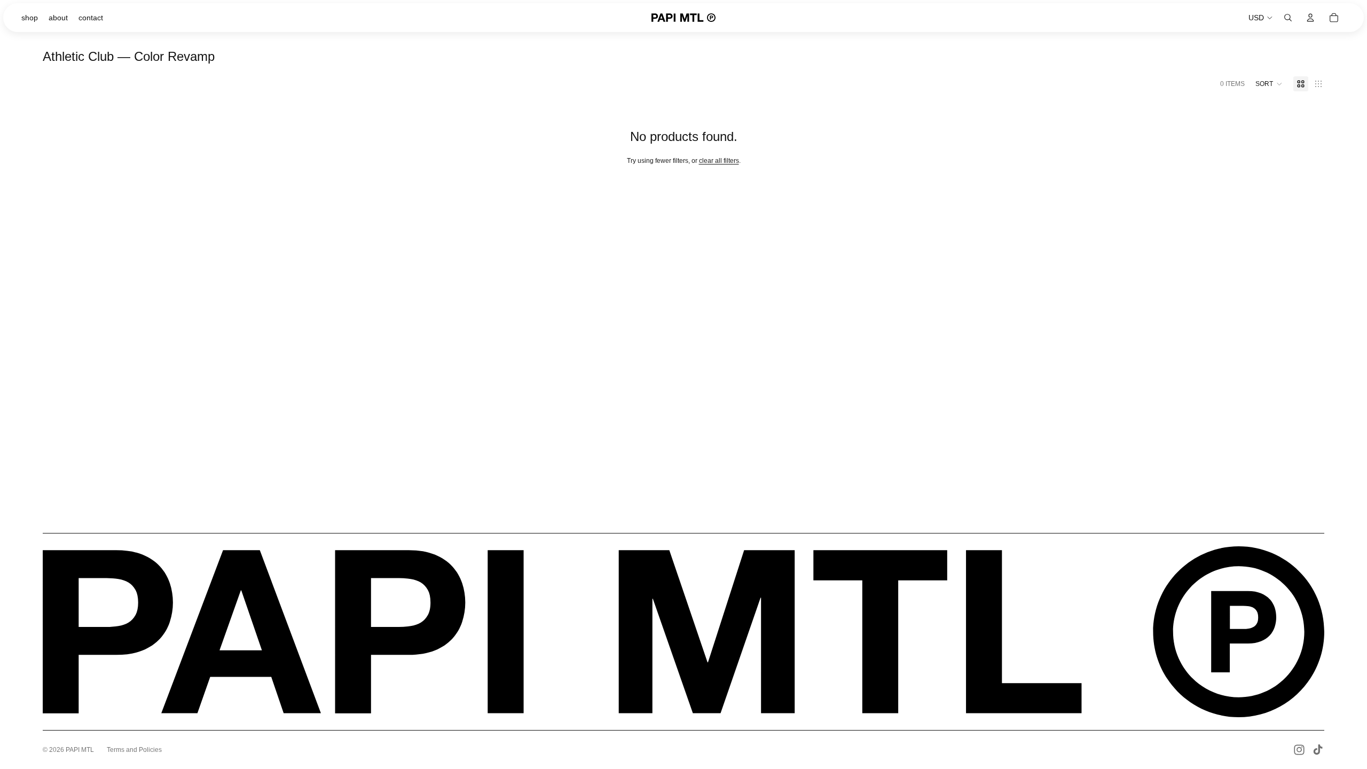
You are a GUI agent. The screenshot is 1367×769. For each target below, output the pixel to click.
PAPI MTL (80, 750)
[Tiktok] (1317, 749)
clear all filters (719, 160)
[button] (1269, 84)
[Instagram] (1299, 749)
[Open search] (1288, 17)
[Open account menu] (1310, 17)
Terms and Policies (134, 750)
